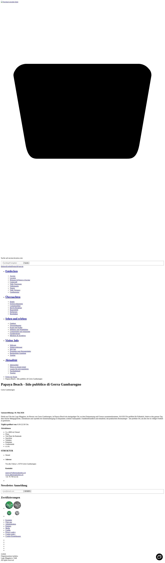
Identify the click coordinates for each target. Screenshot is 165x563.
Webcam (13, 345)
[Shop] (82, 254)
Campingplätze (15, 306)
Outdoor (13, 323)
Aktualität (11, 360)
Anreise (12, 355)
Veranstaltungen (15, 325)
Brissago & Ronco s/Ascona (20, 280)
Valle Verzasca (15, 290)
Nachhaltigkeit (15, 371)
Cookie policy (10, 534)
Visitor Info (12, 340)
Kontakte (8, 520)
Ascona (12, 276)
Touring (12, 373)
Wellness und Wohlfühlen (19, 329)
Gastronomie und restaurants (20, 332)
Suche (26, 263)
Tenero (12, 288)
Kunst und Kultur (16, 327)
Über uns (8, 522)
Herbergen (13, 312)
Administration (10, 524)
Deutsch (14, 266)
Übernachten (12, 296)
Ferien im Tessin (11, 377)
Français (20, 266)
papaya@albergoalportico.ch (15, 473)
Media (7, 528)
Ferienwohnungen (16, 304)
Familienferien (15, 334)
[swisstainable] (13, 508)
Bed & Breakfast (16, 308)
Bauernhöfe (14, 310)
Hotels (12, 302)
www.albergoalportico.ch (14, 475)
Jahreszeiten (14, 365)
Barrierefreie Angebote (18, 353)
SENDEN (27, 491)
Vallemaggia (14, 286)
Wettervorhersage (16, 347)
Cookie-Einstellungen (13, 536)
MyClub (13, 349)
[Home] (9, 2)
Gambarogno (14, 292)
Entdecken (11, 271)
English (9, 266)
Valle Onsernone (16, 284)
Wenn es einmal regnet (18, 367)
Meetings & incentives (18, 336)
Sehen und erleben (16, 318)
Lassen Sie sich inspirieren (19, 369)
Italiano (3, 266)
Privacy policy (10, 532)
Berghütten (14, 314)
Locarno (13, 278)
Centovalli (13, 282)
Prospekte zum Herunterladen (20, 351)
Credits (7, 530)
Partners (8, 526)
